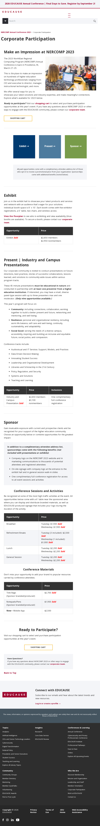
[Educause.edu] (14, 694)
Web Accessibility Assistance (80, 811)
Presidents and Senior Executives (15, 754)
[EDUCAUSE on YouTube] (17, 820)
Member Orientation (75, 786)
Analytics (5, 732)
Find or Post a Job (9, 797)
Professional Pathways (76, 745)
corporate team (77, 110)
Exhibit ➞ (24, 146)
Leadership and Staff (76, 782)
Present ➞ (50, 146)
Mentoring (6, 782)
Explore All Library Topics (11, 765)
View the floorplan (13, 216)
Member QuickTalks (9, 786)
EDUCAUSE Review (42, 739)
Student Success (8, 757)
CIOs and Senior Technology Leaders (16, 739)
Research (38, 732)
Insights (39, 728)
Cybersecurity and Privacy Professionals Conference (77, 736)
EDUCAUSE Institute (75, 741)
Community (7, 771)
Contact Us (72, 797)
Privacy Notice (33, 811)
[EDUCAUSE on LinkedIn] (12, 820)
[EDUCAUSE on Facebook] (3, 820)
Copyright (6, 810)
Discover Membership (76, 775)
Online (70, 753)
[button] (69, 15)
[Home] (12, 12)
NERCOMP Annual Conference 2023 (16, 32)
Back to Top (10, 673)
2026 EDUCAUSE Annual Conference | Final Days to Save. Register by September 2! (50, 4)
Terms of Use (49, 811)
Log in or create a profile (46, 703)
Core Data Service (42, 735)
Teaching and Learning (10, 761)
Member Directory (9, 778)
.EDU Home (62, 811)
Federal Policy (7, 750)
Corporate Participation (76, 789)
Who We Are (73, 771)
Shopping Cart (18, 118)
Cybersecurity (7, 743)
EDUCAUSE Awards (9, 793)
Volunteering (7, 789)
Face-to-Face (72, 749)
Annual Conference (75, 732)
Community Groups (9, 775)
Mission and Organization (77, 778)
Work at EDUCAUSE (75, 793)
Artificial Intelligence (9, 735)
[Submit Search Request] (94, 21)
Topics (5, 728)
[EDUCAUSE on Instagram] (7, 820)
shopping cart (42, 103)
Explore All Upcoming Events (78, 756)
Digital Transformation (10, 746)
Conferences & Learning (79, 728)
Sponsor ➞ (76, 146)
